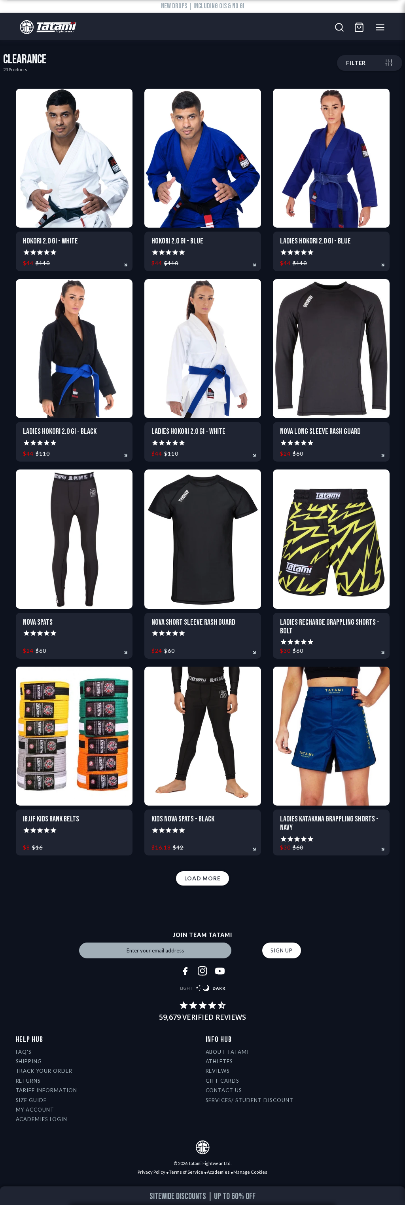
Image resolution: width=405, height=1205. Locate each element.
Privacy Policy (151, 1172)
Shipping (29, 1061)
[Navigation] (382, 27)
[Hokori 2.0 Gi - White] (74, 158)
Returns (28, 1081)
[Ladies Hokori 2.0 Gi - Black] (74, 348)
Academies (218, 1172)
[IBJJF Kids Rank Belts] (74, 736)
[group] (203, 1196)
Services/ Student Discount (249, 1100)
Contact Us (224, 1090)
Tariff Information (47, 1090)
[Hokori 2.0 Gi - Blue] (202, 158)
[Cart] (359, 27)
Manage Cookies (250, 1172)
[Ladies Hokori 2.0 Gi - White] (202, 348)
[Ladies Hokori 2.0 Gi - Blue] (331, 158)
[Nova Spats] (74, 538)
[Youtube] (220, 971)
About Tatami (227, 1052)
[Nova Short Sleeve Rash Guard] (202, 538)
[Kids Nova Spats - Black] (202, 736)
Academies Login (42, 1119)
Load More (202, 878)
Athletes (219, 1061)
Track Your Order (44, 1071)
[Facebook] (185, 971)
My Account (35, 1109)
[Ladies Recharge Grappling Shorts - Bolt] (331, 538)
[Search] (339, 27)
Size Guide (31, 1100)
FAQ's (24, 1052)
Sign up (282, 950)
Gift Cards (223, 1081)
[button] (382, 1197)
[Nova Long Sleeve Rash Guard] (331, 348)
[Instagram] (202, 971)
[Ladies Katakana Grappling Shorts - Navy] (331, 736)
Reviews (218, 1071)
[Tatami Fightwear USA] (46, 27)
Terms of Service (186, 1172)
